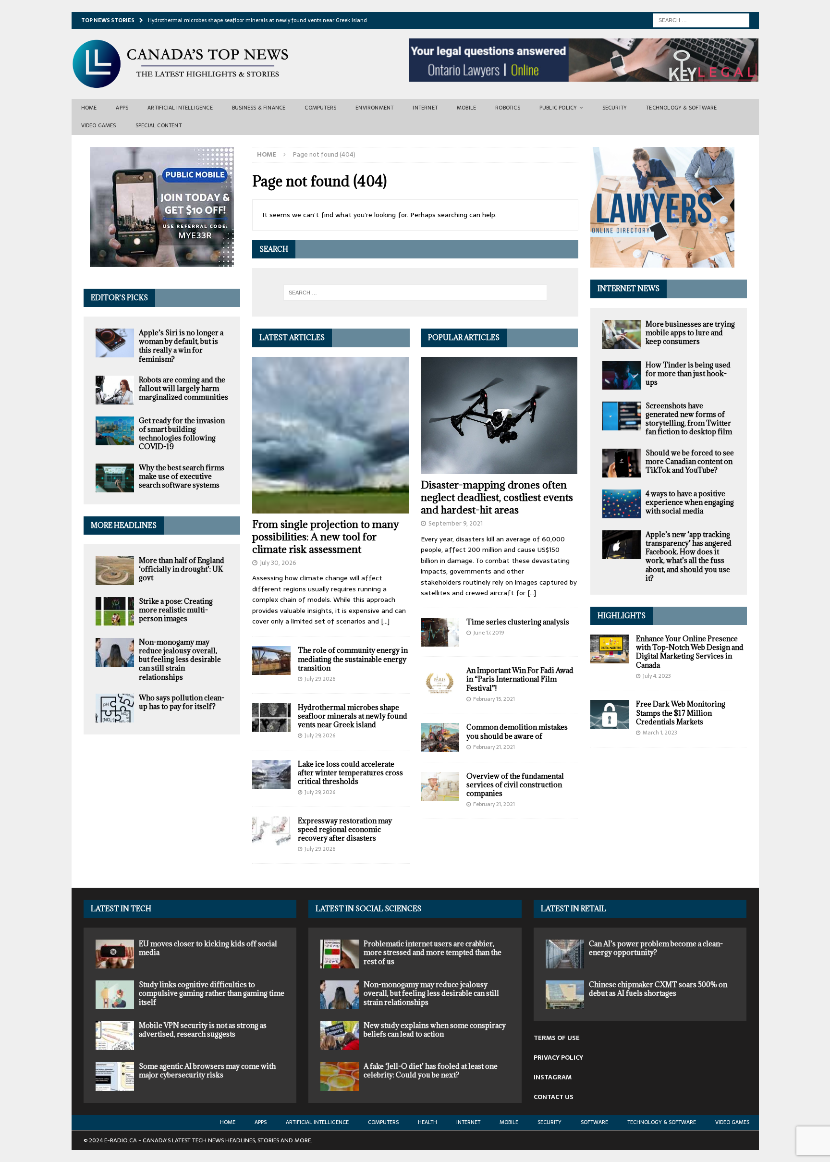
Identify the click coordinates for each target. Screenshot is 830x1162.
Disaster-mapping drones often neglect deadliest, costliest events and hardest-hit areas (497, 497)
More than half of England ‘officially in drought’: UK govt (181, 569)
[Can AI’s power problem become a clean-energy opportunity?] (565, 954)
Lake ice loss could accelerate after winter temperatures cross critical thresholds (350, 772)
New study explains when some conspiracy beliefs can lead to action (435, 1030)
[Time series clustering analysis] (440, 632)
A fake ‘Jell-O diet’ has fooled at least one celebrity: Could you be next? (431, 1070)
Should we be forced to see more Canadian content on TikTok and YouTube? (690, 461)
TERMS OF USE (557, 1038)
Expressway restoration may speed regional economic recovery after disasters (345, 829)
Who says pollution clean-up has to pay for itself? (181, 702)
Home (89, 107)
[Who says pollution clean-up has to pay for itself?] (115, 708)
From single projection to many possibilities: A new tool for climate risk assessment (325, 537)
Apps (122, 107)
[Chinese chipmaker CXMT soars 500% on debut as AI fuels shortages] (565, 994)
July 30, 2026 (278, 563)
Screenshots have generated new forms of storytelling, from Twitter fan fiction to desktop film (689, 419)
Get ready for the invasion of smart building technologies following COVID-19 (182, 434)
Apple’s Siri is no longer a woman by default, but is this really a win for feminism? (181, 346)
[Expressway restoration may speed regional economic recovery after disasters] (271, 831)
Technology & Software (681, 107)
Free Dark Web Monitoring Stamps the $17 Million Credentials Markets (680, 712)
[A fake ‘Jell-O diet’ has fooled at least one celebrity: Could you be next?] (339, 1076)
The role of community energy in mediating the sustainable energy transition (353, 659)
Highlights (622, 615)
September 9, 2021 (455, 523)
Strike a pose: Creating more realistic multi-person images (176, 610)
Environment (374, 107)
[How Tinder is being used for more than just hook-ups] (621, 375)
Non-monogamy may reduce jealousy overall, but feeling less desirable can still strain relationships (180, 659)
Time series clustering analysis (517, 621)
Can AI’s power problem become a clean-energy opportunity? (656, 948)
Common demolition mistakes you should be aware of (517, 731)
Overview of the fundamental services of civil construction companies (515, 784)
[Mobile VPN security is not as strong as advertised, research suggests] (115, 1035)
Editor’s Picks (119, 297)
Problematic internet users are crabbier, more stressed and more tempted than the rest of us (432, 952)
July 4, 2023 (657, 676)
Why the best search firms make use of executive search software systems (181, 476)
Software (594, 1122)
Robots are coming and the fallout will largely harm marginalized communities (183, 388)
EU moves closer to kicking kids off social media (208, 948)
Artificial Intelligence (180, 107)
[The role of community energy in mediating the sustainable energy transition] (271, 660)
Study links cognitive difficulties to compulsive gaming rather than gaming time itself (211, 993)
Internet (425, 107)
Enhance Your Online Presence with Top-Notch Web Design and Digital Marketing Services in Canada (690, 652)
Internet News (628, 288)
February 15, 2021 (494, 699)
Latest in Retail (573, 908)
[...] (385, 621)
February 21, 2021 (494, 747)
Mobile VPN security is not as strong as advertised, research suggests (203, 1030)
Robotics (507, 107)
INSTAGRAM (553, 1077)
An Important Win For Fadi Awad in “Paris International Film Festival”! (520, 679)
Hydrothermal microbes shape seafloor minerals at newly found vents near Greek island (352, 716)
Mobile (466, 107)
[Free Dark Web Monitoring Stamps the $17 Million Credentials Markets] (609, 714)
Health (427, 1122)
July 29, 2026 (320, 678)
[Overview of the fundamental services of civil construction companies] (440, 786)
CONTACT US (554, 1097)
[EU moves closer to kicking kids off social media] (115, 954)
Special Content (158, 125)
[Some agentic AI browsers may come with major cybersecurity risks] (115, 1076)
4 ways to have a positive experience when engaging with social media (690, 502)
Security (614, 107)
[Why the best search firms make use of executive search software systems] (115, 478)
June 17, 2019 (488, 632)
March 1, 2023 (660, 732)
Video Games (98, 125)
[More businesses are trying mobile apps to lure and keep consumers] (621, 334)
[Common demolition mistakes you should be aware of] (440, 737)
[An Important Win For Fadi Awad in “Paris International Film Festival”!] (440, 680)
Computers (320, 107)
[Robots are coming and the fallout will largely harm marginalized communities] (115, 390)
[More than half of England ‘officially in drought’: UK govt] (115, 570)
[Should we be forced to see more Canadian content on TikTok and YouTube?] (621, 463)
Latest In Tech (121, 908)
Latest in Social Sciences (368, 908)
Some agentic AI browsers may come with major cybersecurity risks (207, 1070)
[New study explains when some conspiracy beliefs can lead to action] (339, 1035)
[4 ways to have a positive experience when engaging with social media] (621, 503)
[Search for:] (701, 19)
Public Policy (558, 107)
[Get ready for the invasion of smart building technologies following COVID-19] (115, 430)
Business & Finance (259, 107)
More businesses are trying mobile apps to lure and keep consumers (690, 332)
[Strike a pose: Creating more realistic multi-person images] (115, 611)
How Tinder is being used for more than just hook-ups (688, 373)
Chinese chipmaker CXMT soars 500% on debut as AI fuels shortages (658, 989)
